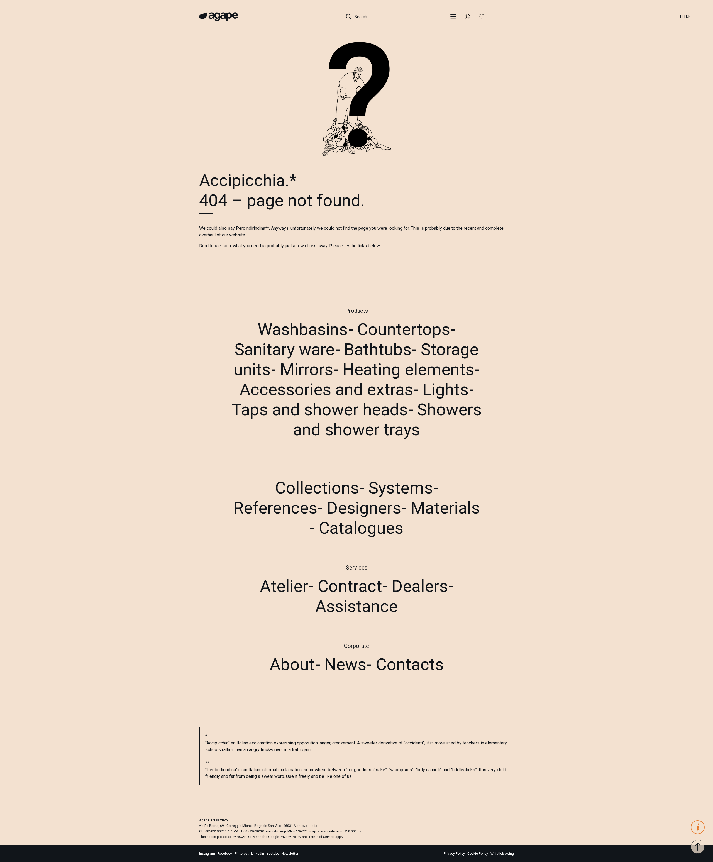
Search (360, 16)
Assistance (356, 606)
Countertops (403, 329)
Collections (317, 488)
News (345, 664)
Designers (364, 508)
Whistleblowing (502, 854)
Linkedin (258, 854)
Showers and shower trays (387, 419)
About (292, 664)
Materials (445, 508)
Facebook (225, 854)
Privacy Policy (290, 837)
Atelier (284, 586)
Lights (445, 389)
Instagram (207, 854)
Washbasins (303, 329)
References (275, 508)
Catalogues (361, 528)
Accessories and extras (326, 389)
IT (681, 16)
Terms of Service (321, 837)
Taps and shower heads (320, 409)
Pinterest (242, 854)
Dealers (420, 586)
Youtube (273, 854)
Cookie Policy (477, 854)
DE (688, 16)
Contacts (410, 664)
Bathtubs (377, 349)
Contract (350, 586)
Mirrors (306, 369)
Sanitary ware (284, 349)
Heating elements (408, 369)
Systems (400, 488)
